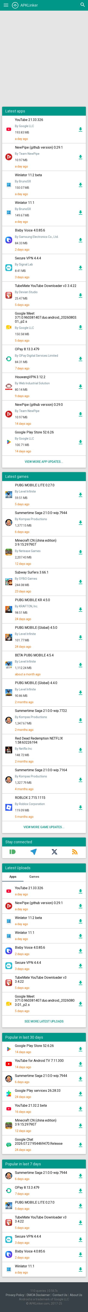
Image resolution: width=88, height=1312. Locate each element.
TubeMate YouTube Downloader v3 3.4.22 (45, 286)
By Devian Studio (26, 292)
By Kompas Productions (31, 519)
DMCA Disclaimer (38, 1295)
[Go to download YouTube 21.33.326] (80, 130)
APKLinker (29, 5)
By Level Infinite (25, 491)
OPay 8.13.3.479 (27, 349)
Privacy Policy (15, 1295)
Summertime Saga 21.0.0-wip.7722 (41, 711)
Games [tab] (34, 876)
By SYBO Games (26, 578)
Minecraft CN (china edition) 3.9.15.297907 (35, 542)
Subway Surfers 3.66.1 (31, 572)
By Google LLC (24, 126)
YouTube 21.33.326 (29, 120)
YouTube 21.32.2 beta (31, 1105)
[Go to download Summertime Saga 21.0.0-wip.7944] (80, 523)
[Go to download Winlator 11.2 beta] (80, 186)
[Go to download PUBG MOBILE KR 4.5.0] (80, 610)
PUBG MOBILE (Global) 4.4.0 (36, 683)
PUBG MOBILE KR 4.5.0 (32, 600)
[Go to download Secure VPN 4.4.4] (80, 269)
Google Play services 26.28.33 (38, 1091)
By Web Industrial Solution (32, 383)
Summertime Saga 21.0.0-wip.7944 (41, 513)
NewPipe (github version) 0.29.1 (39, 147)
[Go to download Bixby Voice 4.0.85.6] (80, 241)
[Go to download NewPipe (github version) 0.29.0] (80, 415)
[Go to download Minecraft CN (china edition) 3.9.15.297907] (80, 553)
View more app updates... (44, 461)
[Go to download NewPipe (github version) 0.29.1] (80, 158)
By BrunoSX (23, 181)
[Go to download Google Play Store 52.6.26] (80, 443)
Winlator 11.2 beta (28, 175)
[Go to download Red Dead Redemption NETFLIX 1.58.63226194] (80, 751)
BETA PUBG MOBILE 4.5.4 (34, 655)
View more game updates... (44, 827)
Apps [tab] (12, 876)
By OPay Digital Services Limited (36, 355)
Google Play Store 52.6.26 (34, 432)
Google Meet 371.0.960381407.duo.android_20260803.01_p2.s (46, 317)
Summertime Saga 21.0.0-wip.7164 (41, 770)
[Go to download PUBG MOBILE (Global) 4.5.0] (80, 638)
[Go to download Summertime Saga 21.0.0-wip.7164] (80, 781)
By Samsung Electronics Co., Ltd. (37, 237)
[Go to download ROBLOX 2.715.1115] (80, 808)
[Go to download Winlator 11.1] (80, 213)
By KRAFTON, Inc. (26, 606)
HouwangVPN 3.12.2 (30, 377)
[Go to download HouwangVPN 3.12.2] (80, 387)
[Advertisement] (44, 58)
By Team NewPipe (27, 153)
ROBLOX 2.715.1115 (30, 798)
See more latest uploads (44, 1021)
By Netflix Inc (23, 748)
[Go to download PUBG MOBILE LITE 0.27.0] (80, 496)
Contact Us (60, 1295)
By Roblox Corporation (30, 804)
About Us (76, 1295)
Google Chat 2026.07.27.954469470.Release (39, 1141)
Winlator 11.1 (24, 203)
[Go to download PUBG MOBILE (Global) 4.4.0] (80, 694)
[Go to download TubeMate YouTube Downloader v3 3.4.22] (80, 296)
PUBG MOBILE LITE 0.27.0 (34, 485)
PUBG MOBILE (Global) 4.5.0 (36, 628)
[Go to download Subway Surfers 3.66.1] (80, 583)
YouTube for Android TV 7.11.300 (39, 1061)
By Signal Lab (24, 264)
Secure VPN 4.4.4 (28, 258)
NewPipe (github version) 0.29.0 (39, 405)
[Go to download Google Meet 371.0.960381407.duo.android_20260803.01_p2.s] (80, 328)
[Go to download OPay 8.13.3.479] (80, 360)
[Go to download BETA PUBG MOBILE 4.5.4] (80, 666)
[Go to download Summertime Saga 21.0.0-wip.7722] (80, 721)
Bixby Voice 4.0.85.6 (30, 230)
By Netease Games (28, 551)
